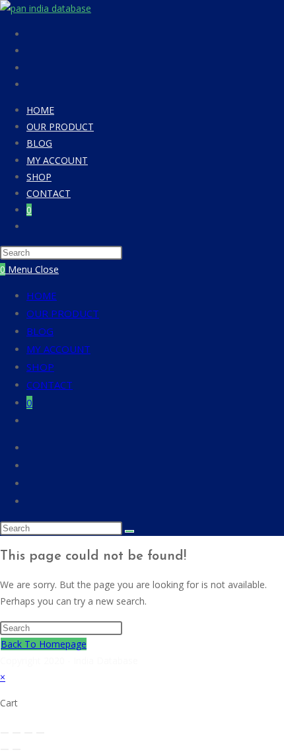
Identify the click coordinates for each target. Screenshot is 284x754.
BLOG (39, 331)
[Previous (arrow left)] (4, 749)
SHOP (40, 366)
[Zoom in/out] (4, 733)
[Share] (28, 733)
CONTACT (49, 384)
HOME (41, 295)
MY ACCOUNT (58, 349)
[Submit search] (129, 531)
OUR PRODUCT (62, 313)
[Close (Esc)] (40, 733)
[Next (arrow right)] (16, 749)
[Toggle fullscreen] (16, 733)
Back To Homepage (44, 644)
